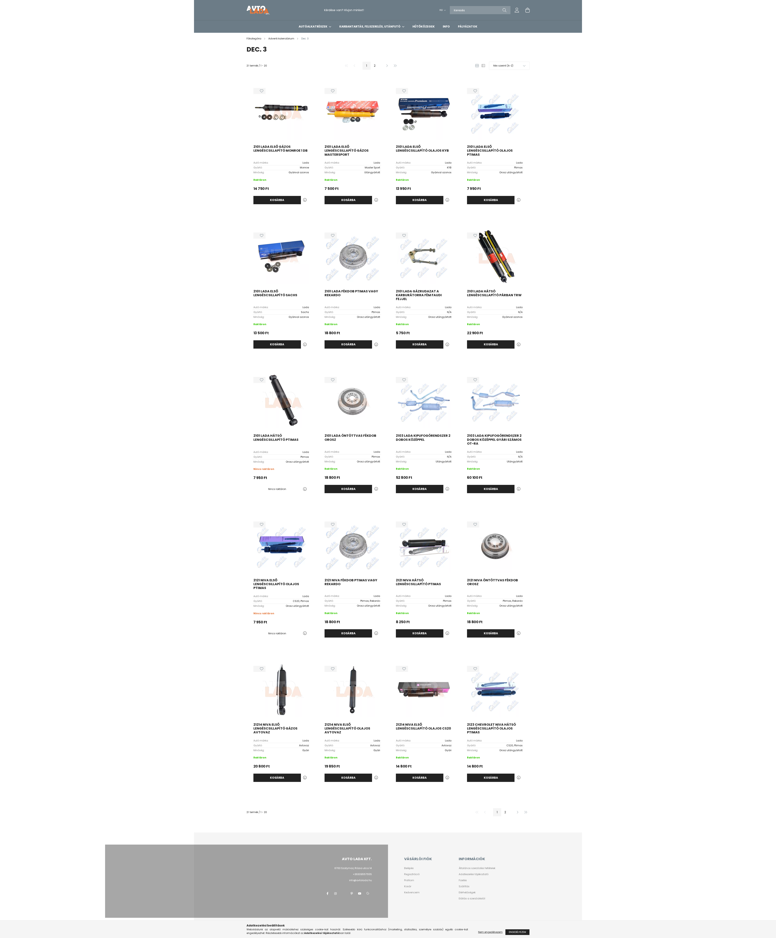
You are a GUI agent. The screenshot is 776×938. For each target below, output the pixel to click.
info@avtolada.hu (360, 880)
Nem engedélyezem (490, 932)
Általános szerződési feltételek (477, 868)
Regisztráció (412, 874)
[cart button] (527, 10)
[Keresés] (504, 10)
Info (446, 26)
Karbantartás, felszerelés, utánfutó (370, 26)
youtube (360, 893)
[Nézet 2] (483, 66)
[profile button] (517, 10)
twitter (344, 893)
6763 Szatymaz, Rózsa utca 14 (353, 868)
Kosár (407, 886)
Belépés (409, 868)
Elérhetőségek (467, 892)
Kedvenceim (412, 892)
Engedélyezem (517, 932)
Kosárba (277, 200)
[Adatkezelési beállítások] (368, 893)
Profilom (409, 880)
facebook (327, 893)
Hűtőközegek (423, 26)
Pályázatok (467, 26)
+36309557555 (375, 10)
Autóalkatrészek (313, 26)
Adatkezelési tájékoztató (473, 874)
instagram (335, 893)
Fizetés (463, 880)
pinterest (352, 893)
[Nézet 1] (477, 66)
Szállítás (464, 886)
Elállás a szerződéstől (472, 898)
